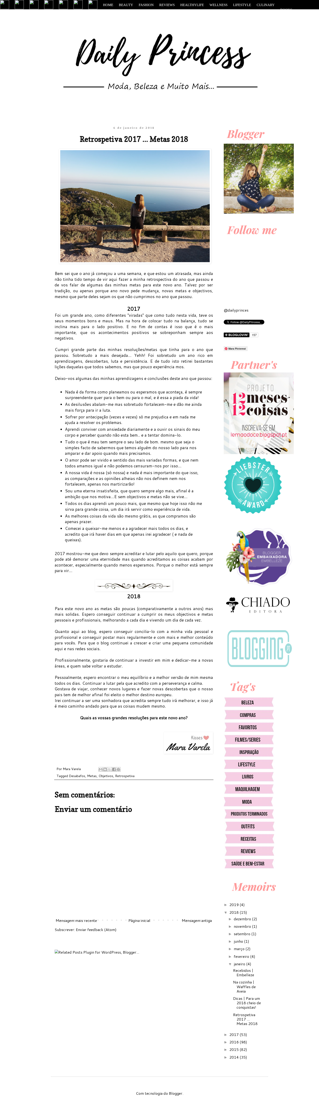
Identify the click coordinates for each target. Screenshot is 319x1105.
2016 (234, 1042)
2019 (234, 904)
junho (239, 941)
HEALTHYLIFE (192, 5)
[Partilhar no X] (109, 769)
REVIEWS (167, 5)
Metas (92, 775)
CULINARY (266, 5)
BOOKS (286, 10)
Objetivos (106, 775)
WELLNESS (218, 5)
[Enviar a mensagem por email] (100, 769)
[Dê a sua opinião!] (105, 769)
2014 (234, 1057)
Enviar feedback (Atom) (96, 929)
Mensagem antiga (197, 920)
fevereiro (242, 956)
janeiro (240, 963)
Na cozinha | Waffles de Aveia (244, 986)
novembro (243, 926)
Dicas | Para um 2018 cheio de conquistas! (247, 1003)
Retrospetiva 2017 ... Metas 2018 (245, 1019)
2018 (234, 912)
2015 (234, 1049)
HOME (108, 5)
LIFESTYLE (242, 5)
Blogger (175, 1093)
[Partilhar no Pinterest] (118, 769)
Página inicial (139, 920)
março (239, 948)
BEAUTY (126, 5)
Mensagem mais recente (76, 920)
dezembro (243, 918)
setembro (242, 933)
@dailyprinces (236, 310)
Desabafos (77, 775)
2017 (234, 1034)
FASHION (146, 5)
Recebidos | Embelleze (243, 972)
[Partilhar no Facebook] (114, 769)
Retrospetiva (125, 775)
